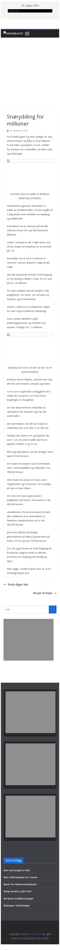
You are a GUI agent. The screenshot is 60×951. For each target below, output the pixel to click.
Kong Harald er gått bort (18, 891)
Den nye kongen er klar (17, 870)
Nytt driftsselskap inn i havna (20, 877)
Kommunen (13, 391)
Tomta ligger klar (18, 584)
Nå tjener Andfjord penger (19, 898)
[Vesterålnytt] (13, 33)
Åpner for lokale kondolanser (20, 884)
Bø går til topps (42, 593)
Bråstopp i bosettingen (17, 905)
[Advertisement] (30, 69)
